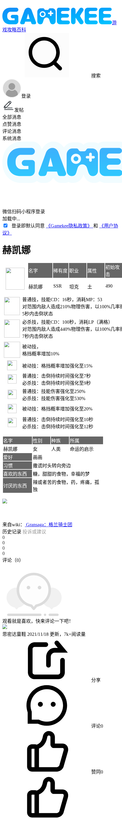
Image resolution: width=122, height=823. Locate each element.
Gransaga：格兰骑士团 (48, 524)
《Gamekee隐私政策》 (69, 225)
